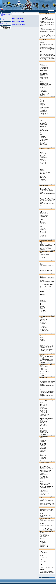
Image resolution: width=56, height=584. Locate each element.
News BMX (2, 13)
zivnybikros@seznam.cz (3, 23)
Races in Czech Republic (5, 16)
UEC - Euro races (3, 18)
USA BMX (2, 19)
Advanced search (43, 578)
